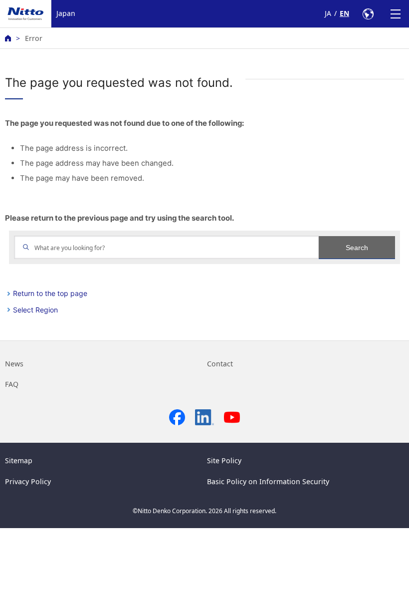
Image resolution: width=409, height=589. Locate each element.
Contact (220, 363)
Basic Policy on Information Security (268, 481)
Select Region (35, 309)
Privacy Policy (28, 481)
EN (344, 13)
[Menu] (395, 13)
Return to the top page (50, 293)
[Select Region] (368, 13)
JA (328, 13)
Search (357, 248)
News (14, 363)
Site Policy (224, 460)
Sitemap (18, 460)
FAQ (11, 384)
